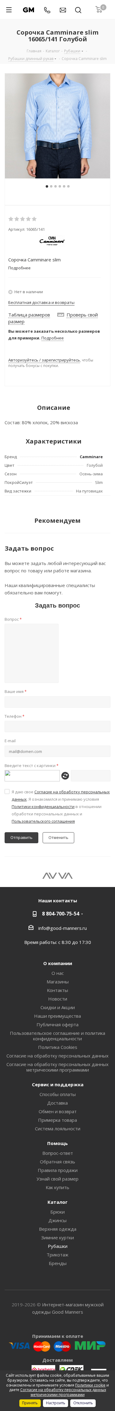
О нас (58, 973)
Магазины (58, 982)
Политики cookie (90, 1385)
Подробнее (52, 338)
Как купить (57, 1187)
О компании (57, 963)
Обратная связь (57, 1161)
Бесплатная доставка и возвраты (41, 302)
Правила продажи (58, 1170)
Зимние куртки (57, 1237)
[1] (11, 219)
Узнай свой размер (57, 1179)
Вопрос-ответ (57, 1153)
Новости (57, 999)
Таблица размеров (29, 315)
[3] (23, 219)
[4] (29, 219)
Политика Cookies (57, 1047)
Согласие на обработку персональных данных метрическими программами (57, 1067)
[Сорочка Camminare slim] (57, 125)
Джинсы (57, 1220)
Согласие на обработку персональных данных (57, 1056)
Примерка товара (57, 1120)
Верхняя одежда (57, 1229)
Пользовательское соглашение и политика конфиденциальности (57, 1036)
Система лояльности (57, 1128)
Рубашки (57, 1246)
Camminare (91, 456)
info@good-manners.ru (62, 928)
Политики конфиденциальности (43, 806)
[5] (34, 219)
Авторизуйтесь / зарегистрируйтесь (44, 360)
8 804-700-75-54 (60, 913)
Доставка (57, 1103)
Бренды (58, 1263)
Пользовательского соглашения (43, 821)
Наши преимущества (57, 1016)
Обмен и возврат (58, 1111)
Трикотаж (57, 1255)
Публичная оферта (57, 1024)
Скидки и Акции (57, 1007)
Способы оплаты (58, 1094)
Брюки (57, 1212)
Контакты (57, 990)
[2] (17, 219)
